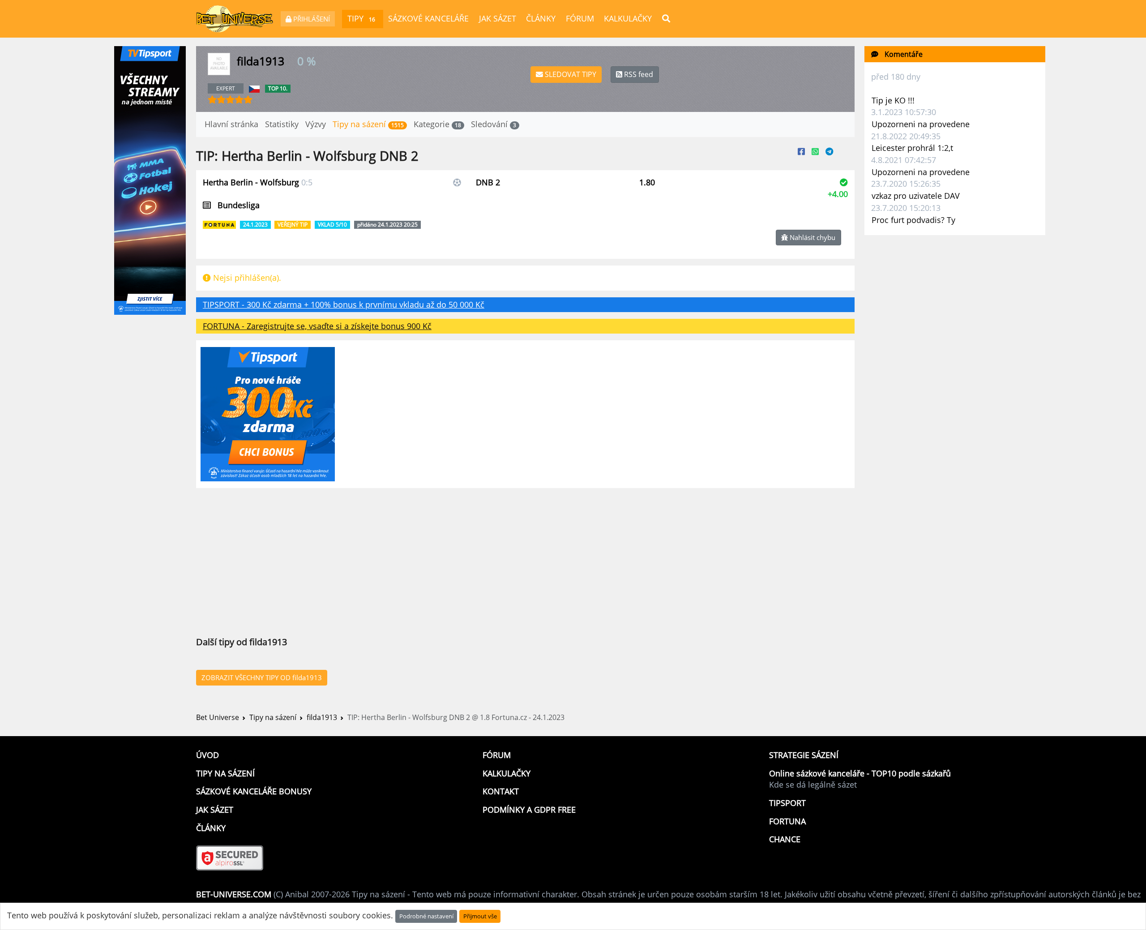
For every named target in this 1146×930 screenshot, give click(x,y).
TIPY (361, 18)
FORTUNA (787, 821)
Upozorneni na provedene (921, 124)
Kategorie (437, 124)
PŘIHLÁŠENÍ (310, 18)
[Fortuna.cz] (220, 223)
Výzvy (315, 124)
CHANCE (784, 839)
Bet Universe (217, 717)
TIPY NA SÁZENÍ (225, 773)
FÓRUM (580, 18)
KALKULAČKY (628, 18)
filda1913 (322, 717)
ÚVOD (207, 755)
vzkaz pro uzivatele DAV (916, 195)
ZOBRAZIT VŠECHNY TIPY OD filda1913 (261, 677)
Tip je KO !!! (893, 100)
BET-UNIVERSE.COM (233, 894)
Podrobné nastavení (426, 916)
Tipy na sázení (368, 124)
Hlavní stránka (231, 124)
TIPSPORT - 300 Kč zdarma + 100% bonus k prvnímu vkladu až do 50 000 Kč (343, 304)
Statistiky (282, 124)
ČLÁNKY (541, 18)
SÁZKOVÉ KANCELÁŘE (428, 18)
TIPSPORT (787, 802)
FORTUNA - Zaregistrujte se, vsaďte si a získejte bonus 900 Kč (317, 326)
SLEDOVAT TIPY (569, 74)
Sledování (493, 124)
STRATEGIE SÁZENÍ (803, 755)
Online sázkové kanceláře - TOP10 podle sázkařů (860, 773)
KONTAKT (501, 791)
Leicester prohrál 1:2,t (912, 147)
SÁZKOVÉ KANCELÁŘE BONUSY (254, 791)
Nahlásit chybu (811, 237)
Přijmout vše (480, 916)
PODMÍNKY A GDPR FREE (529, 809)
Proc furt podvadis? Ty (913, 219)
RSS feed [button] (637, 74)
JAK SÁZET (497, 18)
